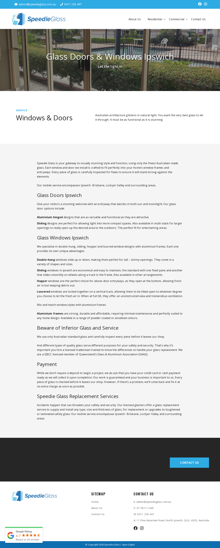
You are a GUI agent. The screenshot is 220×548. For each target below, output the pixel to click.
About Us (135, 19)
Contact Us (198, 19)
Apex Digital (128, 544)
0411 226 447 (72, 4)
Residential (155, 19)
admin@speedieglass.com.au (37, 4)
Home (95, 501)
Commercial (176, 19)
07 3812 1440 (145, 508)
